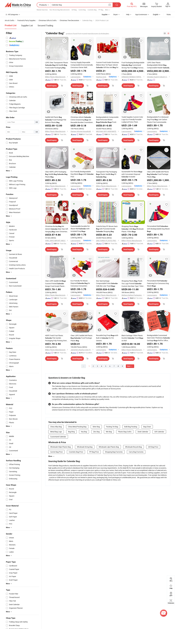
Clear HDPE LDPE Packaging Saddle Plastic (56, 174)
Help (127, 14)
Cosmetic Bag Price (76, 452)
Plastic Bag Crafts (124, 432)
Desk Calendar (143, 432)
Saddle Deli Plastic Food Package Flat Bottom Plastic (55, 119)
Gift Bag (74, 10)
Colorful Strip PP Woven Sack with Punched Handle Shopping (107, 229)
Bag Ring (71, 432)
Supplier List (27, 25)
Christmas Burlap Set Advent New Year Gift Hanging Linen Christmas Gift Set (56, 229)
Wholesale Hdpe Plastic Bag (60, 447)
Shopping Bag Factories (114, 452)
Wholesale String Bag (84, 447)
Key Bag (84, 432)
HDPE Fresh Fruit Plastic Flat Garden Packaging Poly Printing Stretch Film (56, 338)
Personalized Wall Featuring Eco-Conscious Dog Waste (158, 283)
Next (129, 366)
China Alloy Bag (56, 427)
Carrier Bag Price (56, 452)
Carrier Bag (82, 10)
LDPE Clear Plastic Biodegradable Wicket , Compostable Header (158, 65)
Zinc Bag (96, 432)
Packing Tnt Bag (112, 427)
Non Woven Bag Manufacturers (60, 10)
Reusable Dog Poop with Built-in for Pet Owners (107, 338)
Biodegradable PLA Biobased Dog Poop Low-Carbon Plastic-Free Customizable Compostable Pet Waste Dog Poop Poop (158, 119)
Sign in (167, 6)
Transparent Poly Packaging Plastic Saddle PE (106, 174)
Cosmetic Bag (92, 10)
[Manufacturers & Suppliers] (18, 4)
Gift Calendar (159, 432)
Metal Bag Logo (56, 432)
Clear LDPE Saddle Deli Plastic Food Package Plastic (158, 174)
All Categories (13, 14)
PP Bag (100, 10)
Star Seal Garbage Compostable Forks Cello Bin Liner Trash (107, 283)
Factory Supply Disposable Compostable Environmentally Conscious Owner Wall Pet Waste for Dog (82, 65)
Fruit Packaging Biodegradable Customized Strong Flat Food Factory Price (133, 65)
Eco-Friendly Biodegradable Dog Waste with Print (82, 174)
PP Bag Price (94, 452)
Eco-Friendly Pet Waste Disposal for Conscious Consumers (80, 283)
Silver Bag (96, 427)
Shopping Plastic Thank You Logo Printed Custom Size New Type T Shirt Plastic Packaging (132, 283)
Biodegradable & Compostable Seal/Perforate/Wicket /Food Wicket (107, 119)
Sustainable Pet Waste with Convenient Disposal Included (132, 174)
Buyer (115, 14)
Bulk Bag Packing (130, 427)
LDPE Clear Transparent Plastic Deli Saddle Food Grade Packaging (56, 65)
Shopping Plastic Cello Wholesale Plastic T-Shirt (133, 229)
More (50, 456)
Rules (169, 14)
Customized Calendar (58, 437)
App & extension (141, 14)
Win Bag (109, 432)
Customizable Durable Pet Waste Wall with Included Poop (80, 228)
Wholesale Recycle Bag (133, 447)
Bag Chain (147, 427)
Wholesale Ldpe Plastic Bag (109, 447)
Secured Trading (45, 25)
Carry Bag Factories (136, 452)
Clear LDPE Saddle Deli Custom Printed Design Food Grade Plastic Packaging (55, 283)
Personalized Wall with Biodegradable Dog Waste (158, 228)
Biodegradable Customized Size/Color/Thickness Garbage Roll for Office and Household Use (158, 338)
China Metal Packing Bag (77, 427)
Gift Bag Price (153, 447)
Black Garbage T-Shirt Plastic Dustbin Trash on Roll (132, 338)
